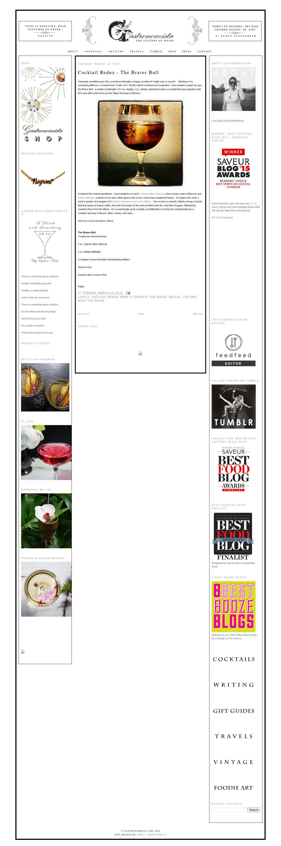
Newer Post (83, 313)
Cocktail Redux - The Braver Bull (118, 72)
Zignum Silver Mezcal (152, 193)
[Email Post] (127, 292)
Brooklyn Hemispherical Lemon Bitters (130, 201)
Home (141, 313)
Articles (116, 51)
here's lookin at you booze (143, 297)
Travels (137, 51)
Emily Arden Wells (152, 834)
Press (187, 51)
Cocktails (94, 51)
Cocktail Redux (105, 297)
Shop (172, 51)
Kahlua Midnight (86, 197)
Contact (205, 51)
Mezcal (175, 297)
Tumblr (156, 51)
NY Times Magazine (222, 217)
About (73, 51)
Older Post (198, 313)
